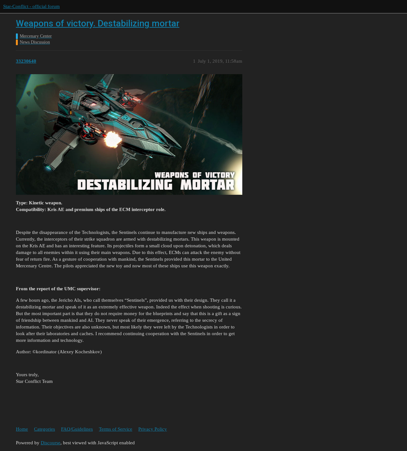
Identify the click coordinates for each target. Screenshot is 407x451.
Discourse (50, 442)
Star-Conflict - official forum (31, 6)
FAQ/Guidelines (77, 429)
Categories (44, 429)
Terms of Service (115, 429)
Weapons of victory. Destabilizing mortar (97, 23)
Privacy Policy (152, 429)
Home (22, 429)
